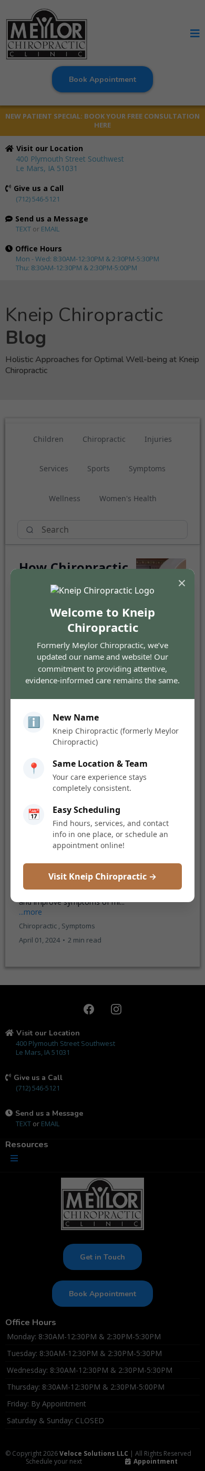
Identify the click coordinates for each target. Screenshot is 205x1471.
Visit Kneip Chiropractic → (102, 876)
